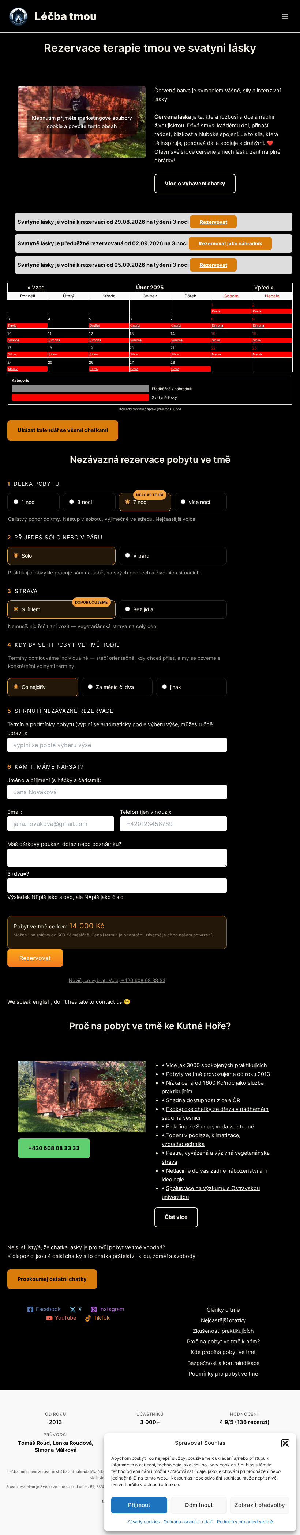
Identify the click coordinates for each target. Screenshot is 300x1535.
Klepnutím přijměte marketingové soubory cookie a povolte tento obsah (82, 122)
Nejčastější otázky (223, 1320)
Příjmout (139, 1504)
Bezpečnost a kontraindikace (223, 1363)
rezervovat (213, 222)
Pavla (216, 311)
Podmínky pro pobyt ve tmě (245, 1521)
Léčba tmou (66, 16)
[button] (285, 1443)
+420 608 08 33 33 (54, 1148)
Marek (216, 354)
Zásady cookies (143, 1521)
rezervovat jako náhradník (230, 243)
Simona (217, 325)
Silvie (216, 340)
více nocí (199, 502)
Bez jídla (143, 609)
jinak (175, 687)
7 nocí (148, 499)
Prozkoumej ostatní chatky (52, 1279)
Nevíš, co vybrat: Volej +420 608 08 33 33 (117, 980)
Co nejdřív (34, 687)
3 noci (84, 502)
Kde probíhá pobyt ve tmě (223, 1352)
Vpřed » (264, 287)
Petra (94, 369)
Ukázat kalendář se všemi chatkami (63, 430)
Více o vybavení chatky (195, 183)
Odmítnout (199, 1504)
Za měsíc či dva (115, 687)
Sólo (27, 556)
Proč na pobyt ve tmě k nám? (223, 1341)
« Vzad (36, 287)
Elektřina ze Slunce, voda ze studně (210, 1126)
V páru (141, 556)
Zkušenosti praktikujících (223, 1331)
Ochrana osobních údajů (188, 1521)
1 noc (28, 502)
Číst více (176, 1217)
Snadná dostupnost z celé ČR (203, 1100)
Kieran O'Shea (170, 409)
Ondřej (95, 325)
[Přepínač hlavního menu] (285, 16)
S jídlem (65, 606)
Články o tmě (223, 1310)
